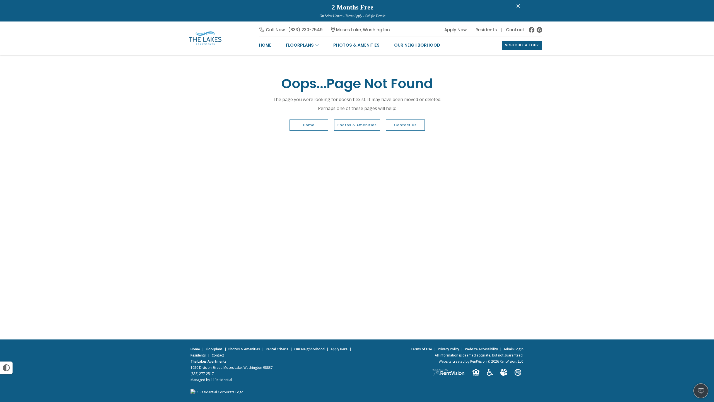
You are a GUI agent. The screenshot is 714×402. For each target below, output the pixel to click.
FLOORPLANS (300, 45)
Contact (515, 30)
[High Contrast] (6, 368)
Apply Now (455, 30)
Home (309, 125)
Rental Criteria (277, 349)
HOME (265, 45)
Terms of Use (421, 349)
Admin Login (514, 349)
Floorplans (214, 349)
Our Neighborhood (417, 45)
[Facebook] (531, 30)
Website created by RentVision (463, 361)
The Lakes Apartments (208, 361)
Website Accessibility (481, 349)
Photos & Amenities (356, 45)
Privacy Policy (448, 349)
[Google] (539, 30)
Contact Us (405, 125)
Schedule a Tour (522, 45)
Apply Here (339, 349)
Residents (486, 30)
